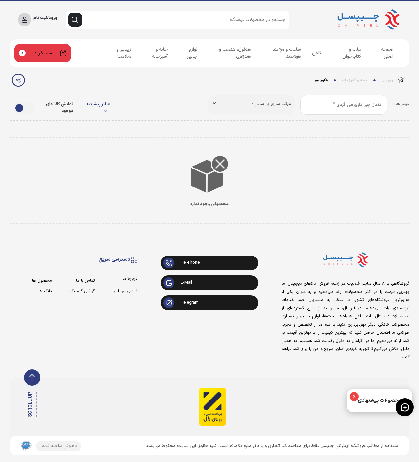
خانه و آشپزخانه (160, 53)
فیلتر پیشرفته (98, 104)
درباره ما (130, 279)
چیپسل (388, 80)
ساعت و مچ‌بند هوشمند (287, 53)
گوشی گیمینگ (82, 291)
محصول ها (42, 281)
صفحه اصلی (387, 53)
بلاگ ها (45, 291)
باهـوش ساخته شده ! (58, 446)
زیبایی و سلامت (123, 53)
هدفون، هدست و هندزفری (235, 53)
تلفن (316, 53)
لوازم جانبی (192, 53)
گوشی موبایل (125, 291)
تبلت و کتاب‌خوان (351, 53)
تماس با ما (85, 281)
